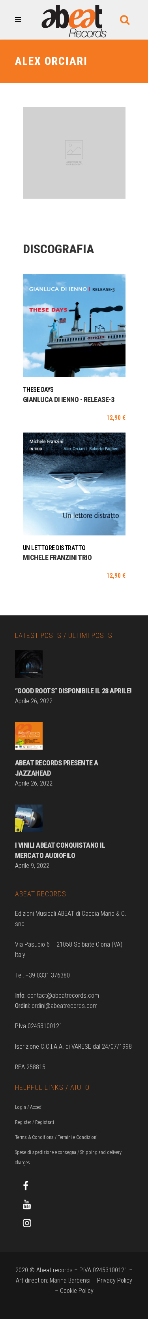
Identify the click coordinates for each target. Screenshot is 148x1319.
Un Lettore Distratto (54, 548)
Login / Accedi (29, 1107)
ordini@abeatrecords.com (64, 1006)
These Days (38, 389)
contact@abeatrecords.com (63, 995)
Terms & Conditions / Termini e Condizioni (56, 1137)
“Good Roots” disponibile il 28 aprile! (73, 691)
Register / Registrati (34, 1122)
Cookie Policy (77, 1290)
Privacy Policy (114, 1280)
